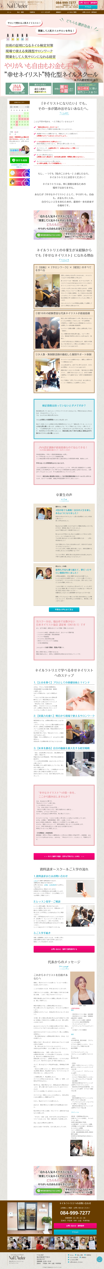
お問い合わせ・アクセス (76, 1262)
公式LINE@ (52, 885)
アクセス (88, 7)
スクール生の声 (45, 12)
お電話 (46, 885)
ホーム (9, 12)
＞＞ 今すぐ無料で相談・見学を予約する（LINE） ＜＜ (64, 856)
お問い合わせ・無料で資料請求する (64, 949)
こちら (36, 880)
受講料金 (32, 12)
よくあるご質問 (71, 12)
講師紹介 (58, 12)
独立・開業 (20, 12)
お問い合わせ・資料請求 (88, 3)
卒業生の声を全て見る (64, 609)
